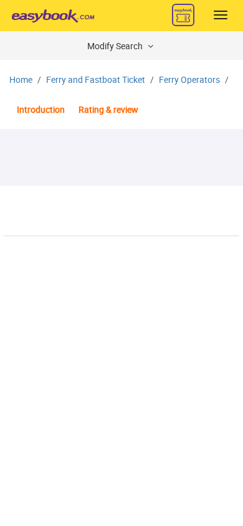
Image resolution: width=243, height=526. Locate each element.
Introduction (41, 110)
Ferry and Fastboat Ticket (95, 80)
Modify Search (116, 46)
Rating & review (108, 110)
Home (20, 80)
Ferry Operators (189, 80)
